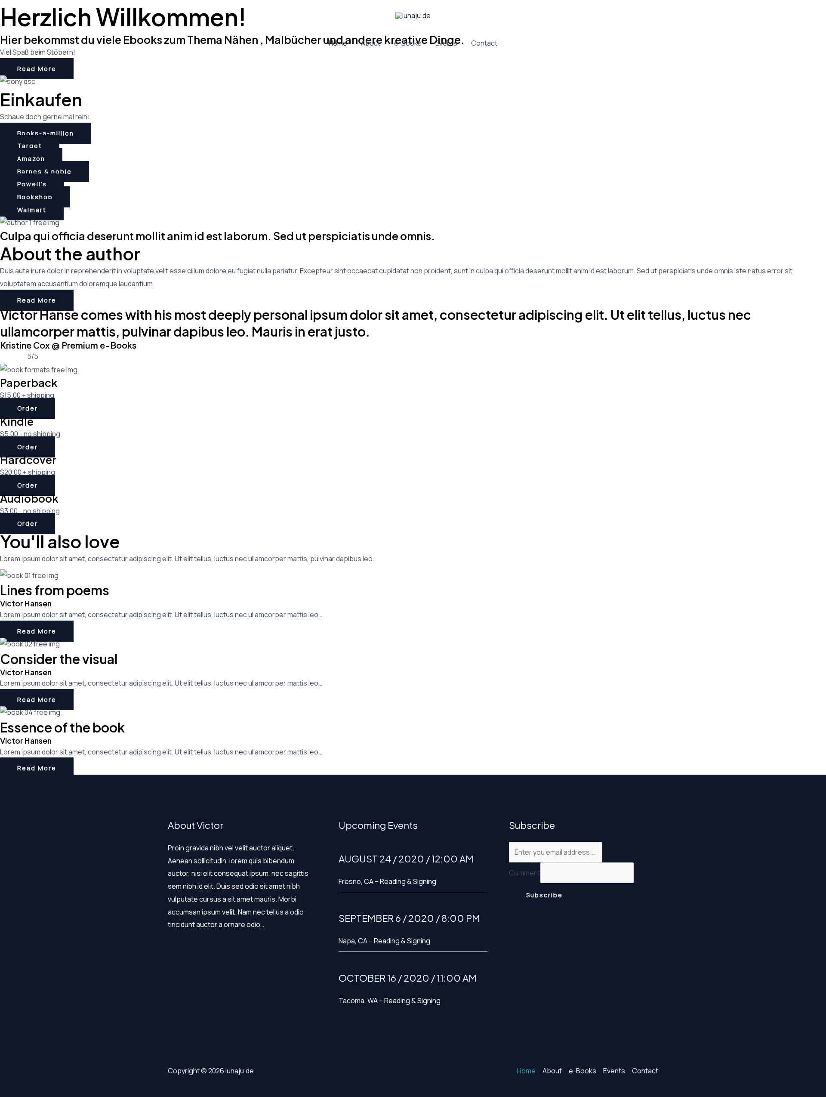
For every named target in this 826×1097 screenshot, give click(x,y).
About (370, 43)
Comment (524, 873)
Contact (484, 43)
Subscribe (544, 895)
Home (338, 43)
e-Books (408, 43)
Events (446, 43)
